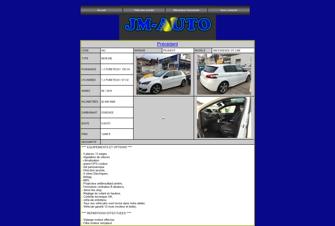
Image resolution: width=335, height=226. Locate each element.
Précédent (167, 44)
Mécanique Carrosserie (186, 10)
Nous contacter (228, 10)
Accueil (101, 10)
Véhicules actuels (144, 10)
